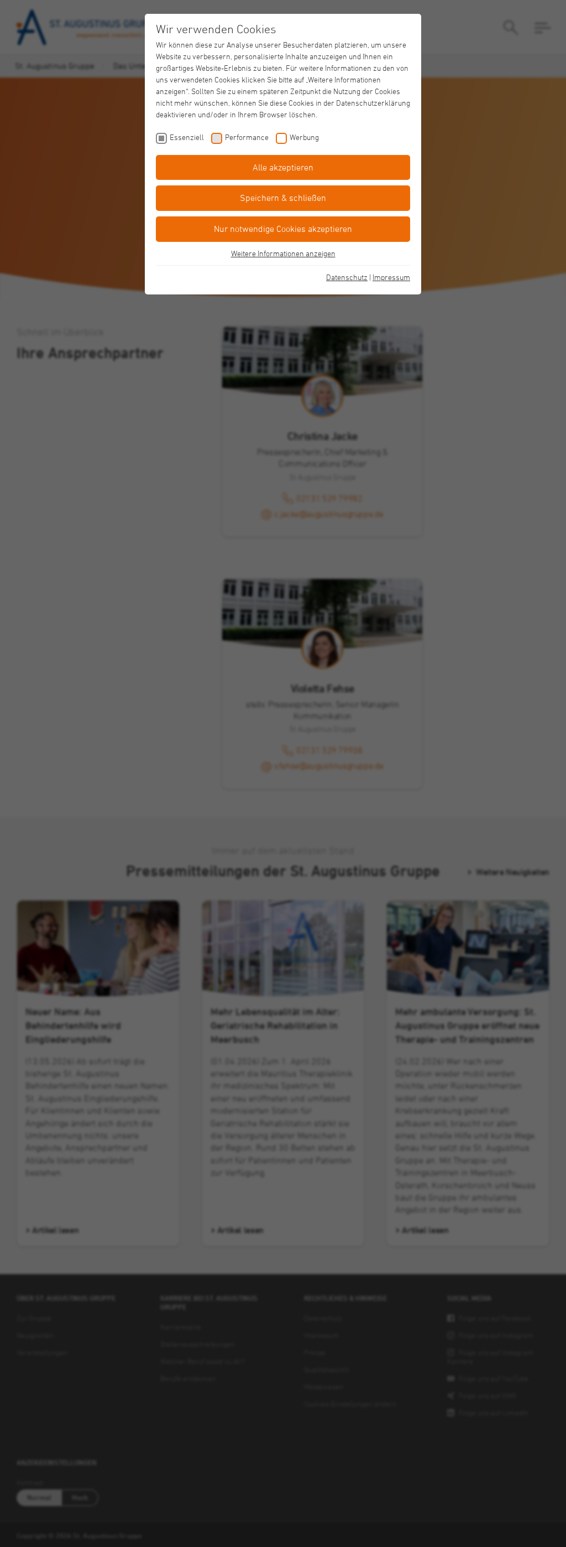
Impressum (391, 277)
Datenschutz (347, 277)
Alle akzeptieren (283, 167)
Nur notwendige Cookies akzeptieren (283, 229)
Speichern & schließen (283, 198)
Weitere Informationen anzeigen (283, 253)
